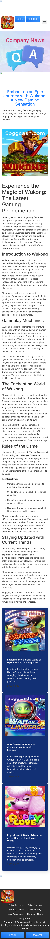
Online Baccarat (16, 905)
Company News (25, 40)
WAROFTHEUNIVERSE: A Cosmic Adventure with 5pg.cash (21, 747)
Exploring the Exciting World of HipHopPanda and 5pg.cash (24, 661)
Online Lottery (34, 909)
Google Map (25, 918)
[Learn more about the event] (25, 12)
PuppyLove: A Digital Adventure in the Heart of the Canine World (24, 838)
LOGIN (20, 19)
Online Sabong (35, 905)
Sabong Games (16, 909)
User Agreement (15, 914)
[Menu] (44, 22)
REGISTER (33, 19)
